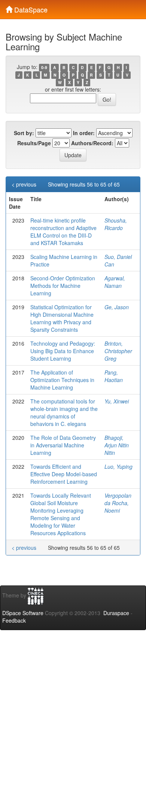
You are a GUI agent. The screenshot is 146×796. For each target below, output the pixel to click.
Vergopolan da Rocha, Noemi (117, 503)
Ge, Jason (116, 307)
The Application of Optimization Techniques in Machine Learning (62, 380)
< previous (24, 184)
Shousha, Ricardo (115, 224)
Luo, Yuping (118, 466)
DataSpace (30, 8)
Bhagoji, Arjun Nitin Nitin (116, 445)
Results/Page (34, 143)
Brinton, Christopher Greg (118, 351)
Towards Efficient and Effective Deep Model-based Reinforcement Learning (63, 474)
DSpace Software (22, 613)
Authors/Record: (92, 143)
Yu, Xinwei (116, 401)
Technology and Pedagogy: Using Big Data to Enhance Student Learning (62, 351)
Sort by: (24, 133)
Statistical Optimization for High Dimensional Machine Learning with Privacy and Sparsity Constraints (62, 318)
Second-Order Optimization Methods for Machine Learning (62, 285)
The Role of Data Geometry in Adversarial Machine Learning (63, 445)
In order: (84, 133)
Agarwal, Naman (114, 281)
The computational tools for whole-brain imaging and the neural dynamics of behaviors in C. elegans (64, 412)
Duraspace (116, 613)
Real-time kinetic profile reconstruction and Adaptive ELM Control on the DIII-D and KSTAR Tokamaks (63, 232)
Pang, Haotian (113, 376)
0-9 (44, 67)
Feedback (14, 620)
